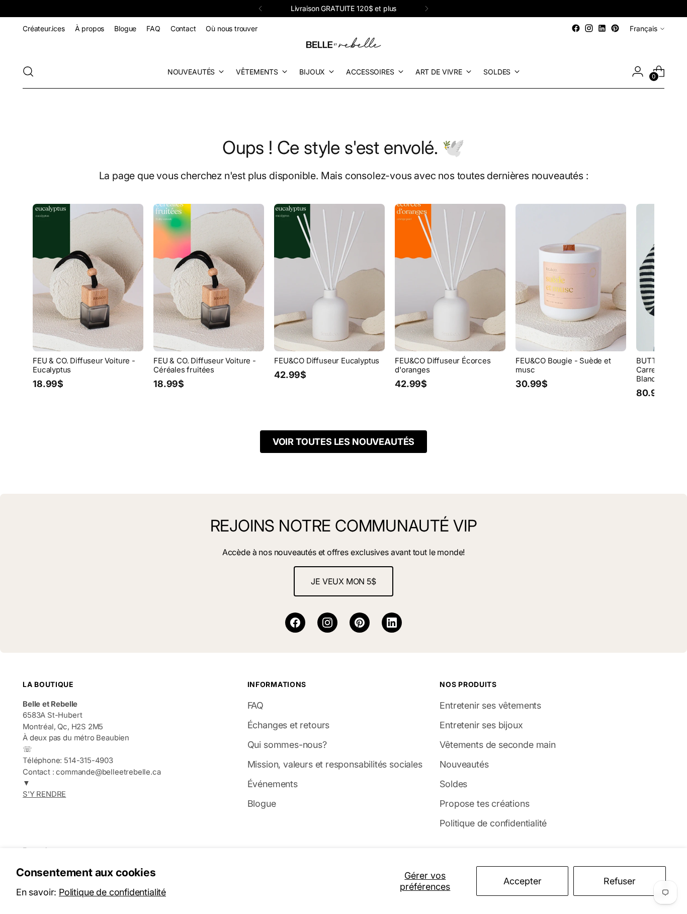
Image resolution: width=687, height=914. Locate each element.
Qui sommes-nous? (287, 744)
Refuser (620, 881)
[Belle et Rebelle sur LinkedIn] (602, 28)
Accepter (522, 881)
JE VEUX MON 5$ (343, 581)
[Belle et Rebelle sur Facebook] (575, 28)
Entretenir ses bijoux (481, 725)
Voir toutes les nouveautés (343, 441)
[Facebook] (295, 623)
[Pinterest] (360, 623)
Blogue (261, 803)
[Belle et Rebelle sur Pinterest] (615, 28)
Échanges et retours (288, 725)
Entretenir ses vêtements (490, 705)
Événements (272, 784)
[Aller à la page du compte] (638, 71)
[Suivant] (426, 8)
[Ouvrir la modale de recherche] (28, 71)
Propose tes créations (484, 803)
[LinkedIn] (392, 623)
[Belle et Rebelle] (343, 44)
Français (643, 28)
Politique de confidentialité (112, 892)
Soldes (453, 784)
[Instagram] (327, 623)
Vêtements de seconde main (498, 744)
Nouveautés (464, 764)
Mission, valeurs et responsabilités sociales (334, 764)
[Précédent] (260, 8)
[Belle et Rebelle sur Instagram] (588, 28)
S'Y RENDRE (44, 794)
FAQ (255, 705)
